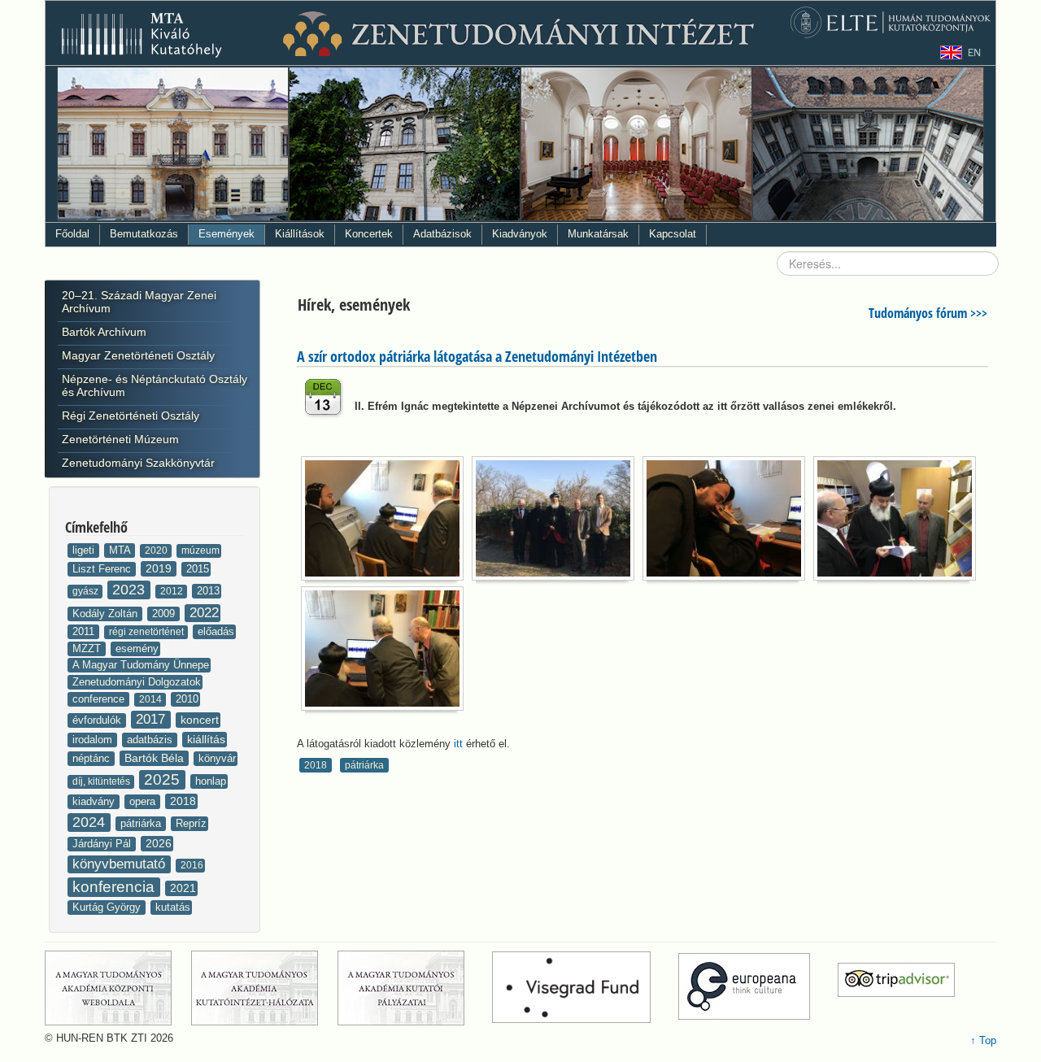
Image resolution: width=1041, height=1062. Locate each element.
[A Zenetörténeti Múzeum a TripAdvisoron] (896, 987)
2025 (164, 779)
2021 (183, 887)
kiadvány (95, 801)
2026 (159, 843)
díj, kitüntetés (102, 781)
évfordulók (98, 720)
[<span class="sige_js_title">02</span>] (557, 522)
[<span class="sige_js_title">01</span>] (386, 522)
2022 (204, 612)
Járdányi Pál (103, 844)
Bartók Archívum (104, 331)
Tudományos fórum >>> (928, 313)
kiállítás (206, 739)
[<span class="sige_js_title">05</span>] (386, 652)
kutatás (172, 907)
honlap (210, 781)
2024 (90, 822)
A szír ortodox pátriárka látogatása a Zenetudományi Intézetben (477, 356)
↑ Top (983, 1040)
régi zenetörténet (147, 632)
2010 (187, 699)
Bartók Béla (155, 757)
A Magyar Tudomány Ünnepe (140, 665)
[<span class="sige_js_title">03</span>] (728, 522)
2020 (157, 550)
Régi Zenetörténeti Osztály (130, 415)
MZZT (88, 648)
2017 (152, 719)
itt (458, 744)
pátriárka (142, 823)
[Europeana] (756, 987)
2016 (192, 865)
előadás (216, 631)
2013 (208, 591)
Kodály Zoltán (106, 613)
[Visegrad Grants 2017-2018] (583, 987)
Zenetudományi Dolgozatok (136, 682)
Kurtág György (108, 907)
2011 (85, 631)
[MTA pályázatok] (413, 987)
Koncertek (369, 234)
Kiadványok (519, 234)
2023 (130, 589)
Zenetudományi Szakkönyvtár (138, 462)
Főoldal (72, 234)
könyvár (217, 758)
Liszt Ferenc (103, 569)
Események (226, 234)
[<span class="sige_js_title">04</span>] (898, 522)
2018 (183, 800)
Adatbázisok (442, 234)
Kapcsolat (672, 234)
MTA (121, 550)
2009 (165, 613)
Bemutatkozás (144, 234)
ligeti (85, 550)
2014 (151, 699)
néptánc (92, 758)
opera (144, 801)
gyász (86, 591)
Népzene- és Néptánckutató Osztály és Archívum (154, 385)
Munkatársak (598, 234)
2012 (172, 591)
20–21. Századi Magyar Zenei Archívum (139, 302)
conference (100, 699)
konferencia (115, 886)
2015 (197, 569)
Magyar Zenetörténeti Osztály (138, 355)
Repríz (191, 823)
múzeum (200, 550)
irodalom (93, 739)
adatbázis (151, 739)
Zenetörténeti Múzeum (120, 439)
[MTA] (116, 987)
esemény (137, 648)
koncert (200, 719)
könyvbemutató (120, 864)
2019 (160, 568)
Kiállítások (299, 234)
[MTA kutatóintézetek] (262, 987)
